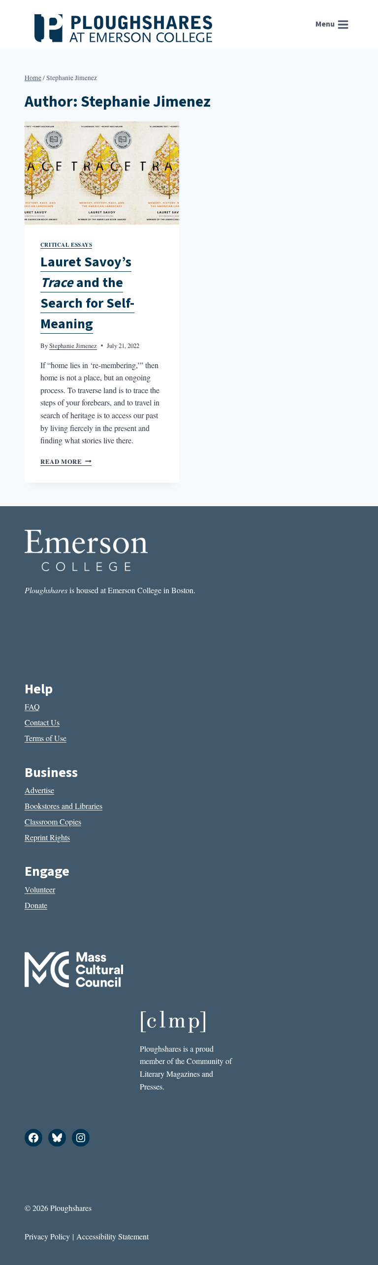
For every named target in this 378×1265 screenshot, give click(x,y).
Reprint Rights (47, 837)
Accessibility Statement (112, 1236)
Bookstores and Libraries (63, 806)
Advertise (39, 790)
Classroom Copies (53, 821)
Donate (36, 905)
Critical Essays (66, 244)
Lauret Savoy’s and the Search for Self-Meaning (87, 293)
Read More (66, 461)
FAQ (32, 706)
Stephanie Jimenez (73, 345)
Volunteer (40, 889)
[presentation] (102, 172)
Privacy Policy (47, 1236)
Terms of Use (45, 738)
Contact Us (42, 722)
